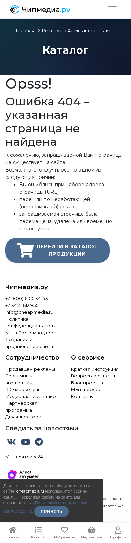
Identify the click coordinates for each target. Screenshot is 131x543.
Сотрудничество (32, 357)
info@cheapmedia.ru (29, 312)
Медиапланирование (30, 396)
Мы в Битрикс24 (24, 456)
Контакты (82, 396)
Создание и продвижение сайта (29, 342)
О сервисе (87, 357)
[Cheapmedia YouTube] (26, 443)
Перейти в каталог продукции (67, 250)
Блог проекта (87, 382)
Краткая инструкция (95, 369)
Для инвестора (23, 416)
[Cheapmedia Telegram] (38, 443)
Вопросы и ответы (93, 375)
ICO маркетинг (22, 389)
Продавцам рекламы (30, 369)
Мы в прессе (86, 389)
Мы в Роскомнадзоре (31, 332)
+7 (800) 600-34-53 (26, 298)
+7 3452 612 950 (22, 305)
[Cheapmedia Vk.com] (12, 443)
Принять (52, 511)
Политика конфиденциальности (31, 322)
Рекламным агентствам (19, 379)
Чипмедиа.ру (26, 287)
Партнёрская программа (21, 406)
